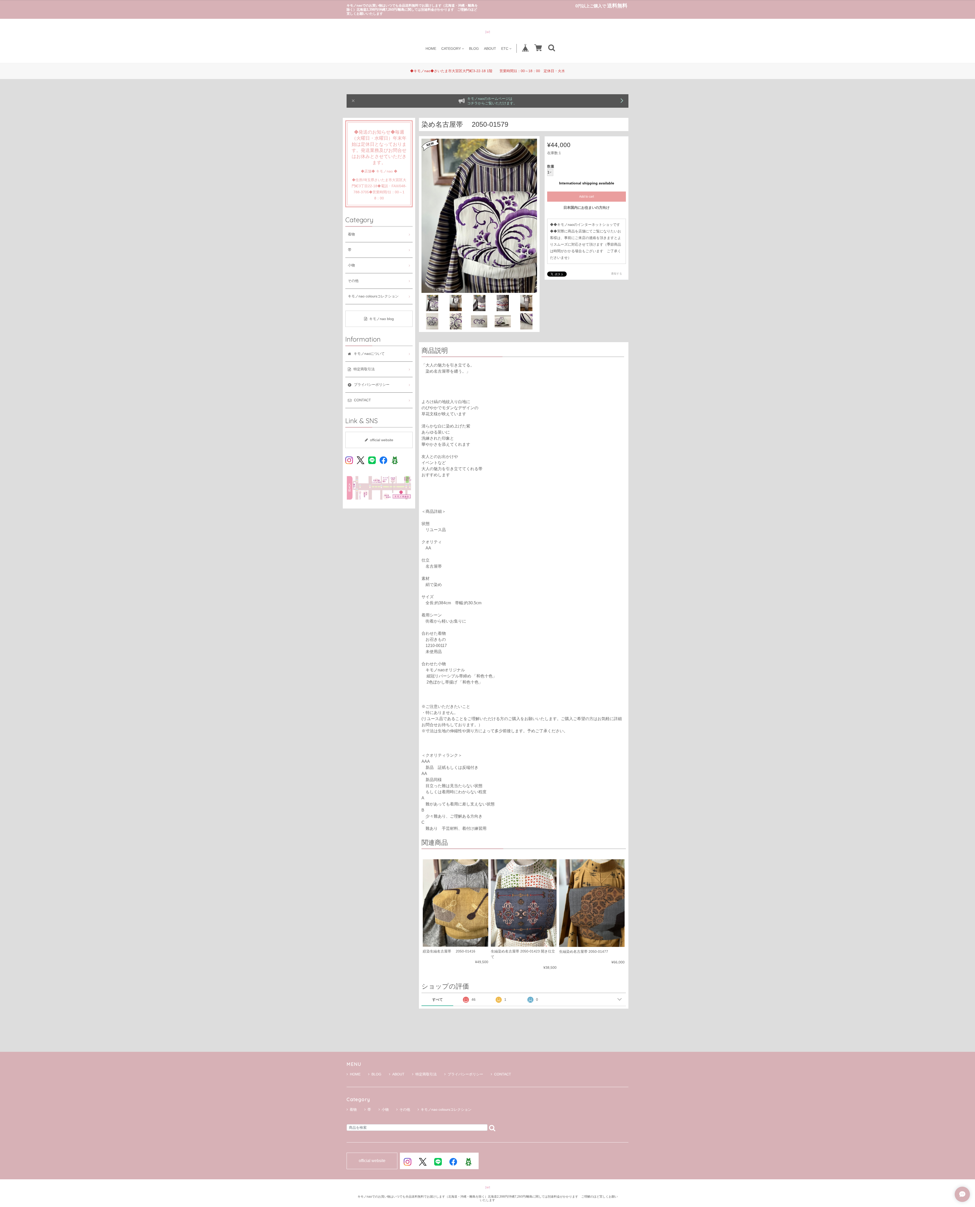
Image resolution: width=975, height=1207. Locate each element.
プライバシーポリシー (465, 1074)
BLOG (474, 48)
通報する (616, 273)
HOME (431, 48)
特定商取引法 (426, 1074)
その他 (353, 281)
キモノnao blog (381, 319)
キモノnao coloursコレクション (377, 296)
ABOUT (490, 48)
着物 (351, 234)
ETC (504, 48)
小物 (351, 265)
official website (381, 440)
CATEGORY (451, 48)
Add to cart (586, 196)
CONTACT (502, 1074)
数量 (550, 166)
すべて (437, 999)
